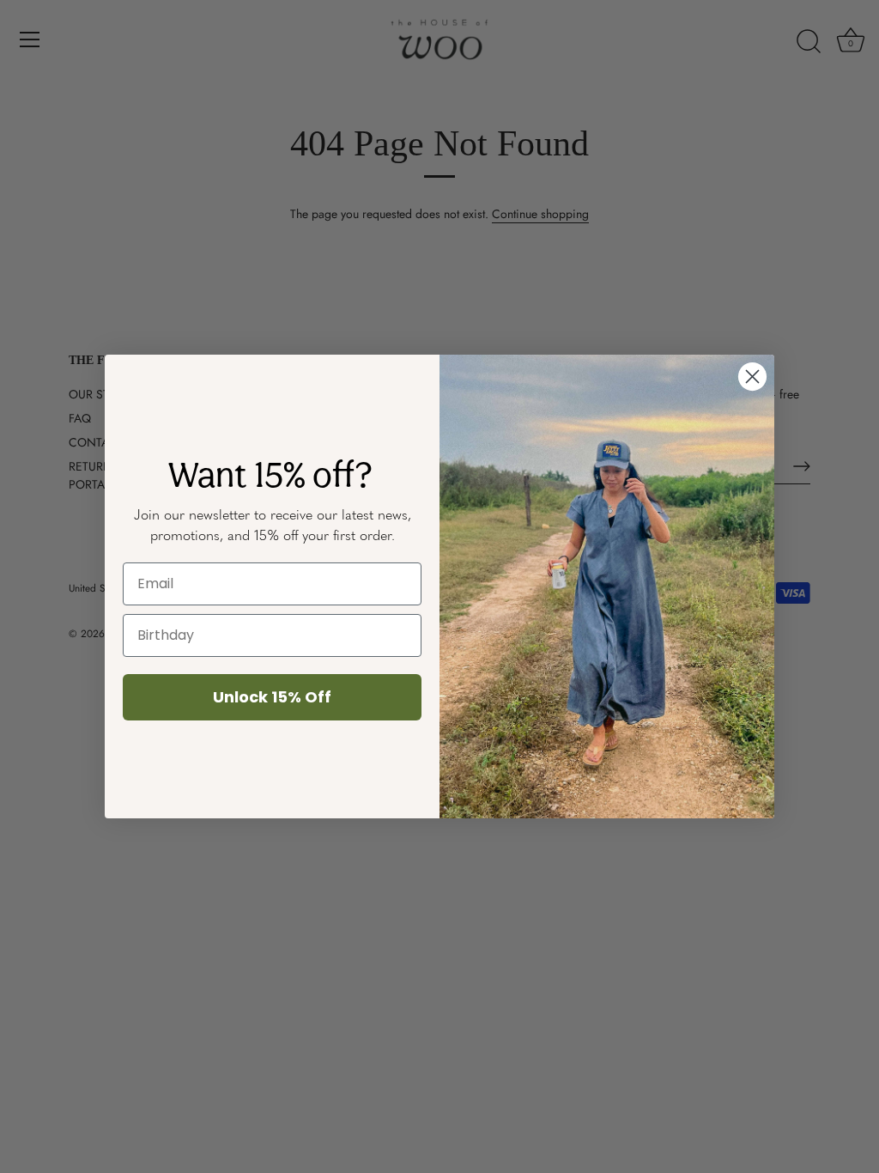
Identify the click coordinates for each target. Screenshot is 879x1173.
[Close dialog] (752, 377)
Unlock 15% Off (272, 697)
